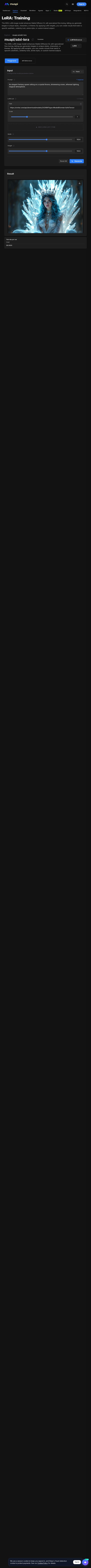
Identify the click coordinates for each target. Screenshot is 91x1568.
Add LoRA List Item (45, 127)
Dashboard (6, 10)
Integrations (77, 10)
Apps (47, 10)
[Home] (11, 4)
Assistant (24, 10)
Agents (40, 10)
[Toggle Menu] (73, 4)
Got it (77, 1562)
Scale (11, 111)
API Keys (68, 10)
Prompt (45, 80)
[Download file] (79, 183)
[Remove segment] (81, 104)
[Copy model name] (33, 39)
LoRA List (17, 99)
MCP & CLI (87, 10)
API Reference (27, 61)
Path (10, 104)
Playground (12, 60)
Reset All (63, 161)
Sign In (81, 4)
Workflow (32, 10)
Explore (15, 10)
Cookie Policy (43, 1563)
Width (14, 134)
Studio (58, 10)
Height (14, 146)
